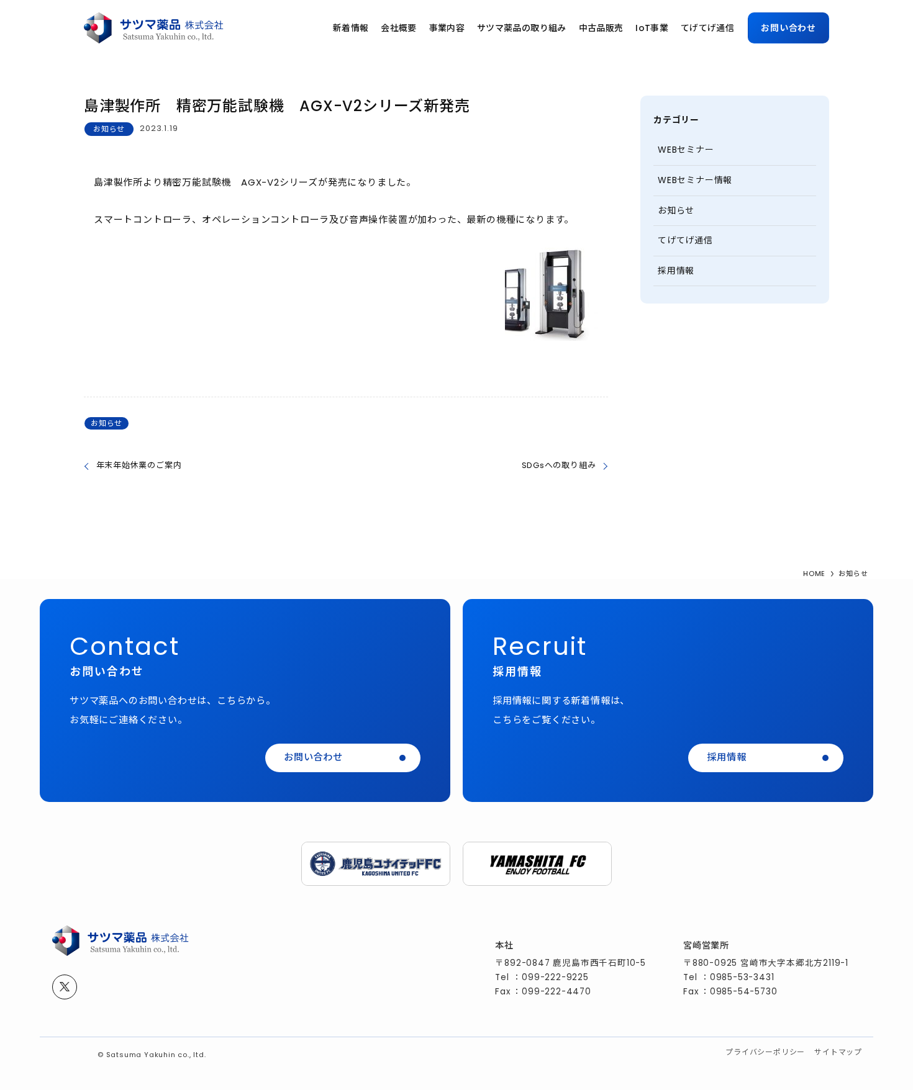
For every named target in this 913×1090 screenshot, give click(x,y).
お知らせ (109, 129)
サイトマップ (838, 1052)
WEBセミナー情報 (695, 180)
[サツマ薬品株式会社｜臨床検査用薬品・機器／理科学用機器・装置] (154, 27)
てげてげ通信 (685, 240)
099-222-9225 (555, 977)
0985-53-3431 (742, 977)
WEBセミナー (686, 149)
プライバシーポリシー (765, 1052)
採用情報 (676, 270)
